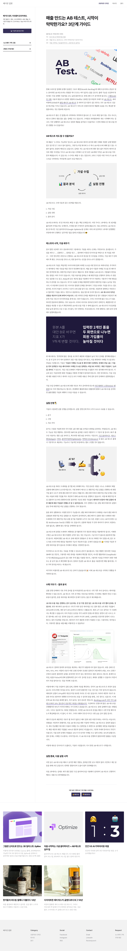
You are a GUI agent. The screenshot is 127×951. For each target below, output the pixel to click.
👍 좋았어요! (76, 794)
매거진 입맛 (7, 930)
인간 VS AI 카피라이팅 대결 (57, 37)
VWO (59, 439)
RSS (61, 941)
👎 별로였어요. (86, 794)
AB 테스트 (108, 99)
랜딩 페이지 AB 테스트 (68, 102)
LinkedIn (89, 938)
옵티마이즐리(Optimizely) (71, 439)
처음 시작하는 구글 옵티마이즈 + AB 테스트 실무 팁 (65, 43)
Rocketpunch (91, 941)
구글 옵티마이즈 (104, 435)
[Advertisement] (104, 882)
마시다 (114, 3)
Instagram (63, 938)
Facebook (63, 935)
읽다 (121, 3)
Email (88, 935)
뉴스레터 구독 (119, 935)
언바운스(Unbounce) (90, 439)
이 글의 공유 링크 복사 (18, 31)
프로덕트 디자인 (104, 3)
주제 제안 (118, 938)
